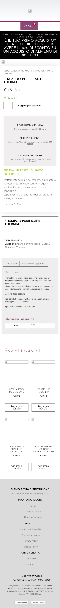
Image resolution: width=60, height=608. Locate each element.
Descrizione (12, 263)
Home (6, 71)
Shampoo (10, 247)
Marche (15, 71)
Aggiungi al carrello (29, 105)
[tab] (11, 263)
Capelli (45, 243)
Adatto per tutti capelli (28, 243)
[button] (4, 26)
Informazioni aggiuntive (33, 263)
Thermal (24, 71)
